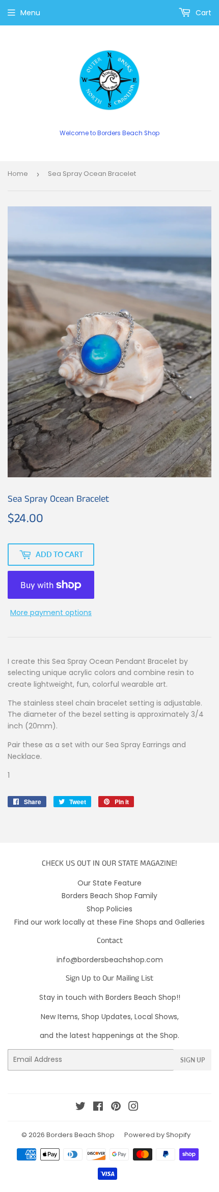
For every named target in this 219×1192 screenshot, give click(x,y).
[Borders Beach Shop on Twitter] (80, 1108)
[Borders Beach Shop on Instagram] (133, 1108)
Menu (30, 13)
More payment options (51, 612)
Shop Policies (109, 909)
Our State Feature (109, 883)
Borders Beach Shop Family (109, 896)
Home (18, 173)
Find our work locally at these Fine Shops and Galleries (109, 922)
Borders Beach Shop (80, 1135)
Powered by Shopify (157, 1135)
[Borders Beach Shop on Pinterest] (116, 1108)
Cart (202, 13)
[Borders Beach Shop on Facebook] (98, 1108)
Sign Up (192, 1060)
